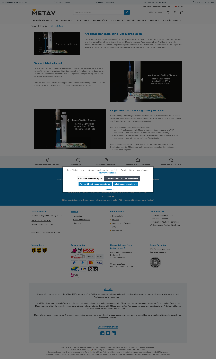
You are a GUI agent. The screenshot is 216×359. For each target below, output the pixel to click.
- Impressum (108, 189)
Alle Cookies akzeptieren (125, 184)
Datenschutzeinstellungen (90, 179)
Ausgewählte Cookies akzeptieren (95, 184)
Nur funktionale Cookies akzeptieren (122, 179)
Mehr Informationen (107, 173)
